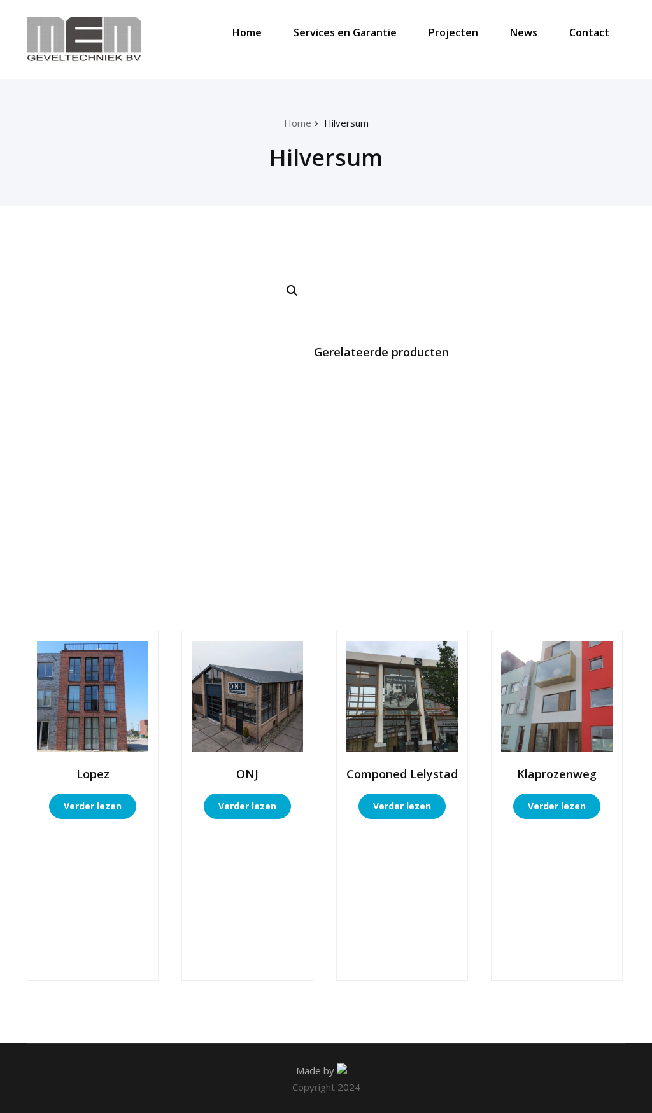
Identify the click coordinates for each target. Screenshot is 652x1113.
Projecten (453, 32)
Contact (589, 32)
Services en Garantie (345, 32)
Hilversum (346, 122)
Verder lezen (93, 806)
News (523, 32)
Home (247, 32)
